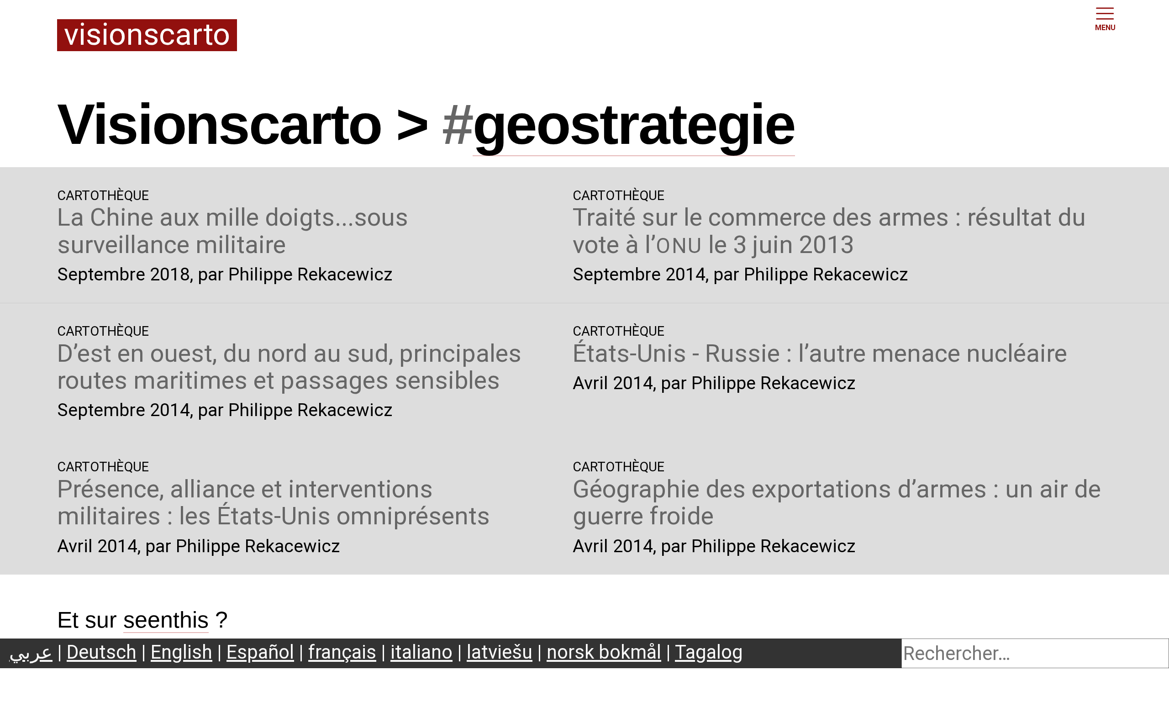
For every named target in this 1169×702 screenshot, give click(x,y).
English (181, 652)
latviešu (499, 652)
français (342, 652)
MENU (1105, 27)
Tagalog (709, 652)
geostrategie (634, 124)
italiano (421, 652)
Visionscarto (147, 35)
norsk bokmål (604, 652)
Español (260, 652)
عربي (31, 652)
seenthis (166, 620)
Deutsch (102, 652)
